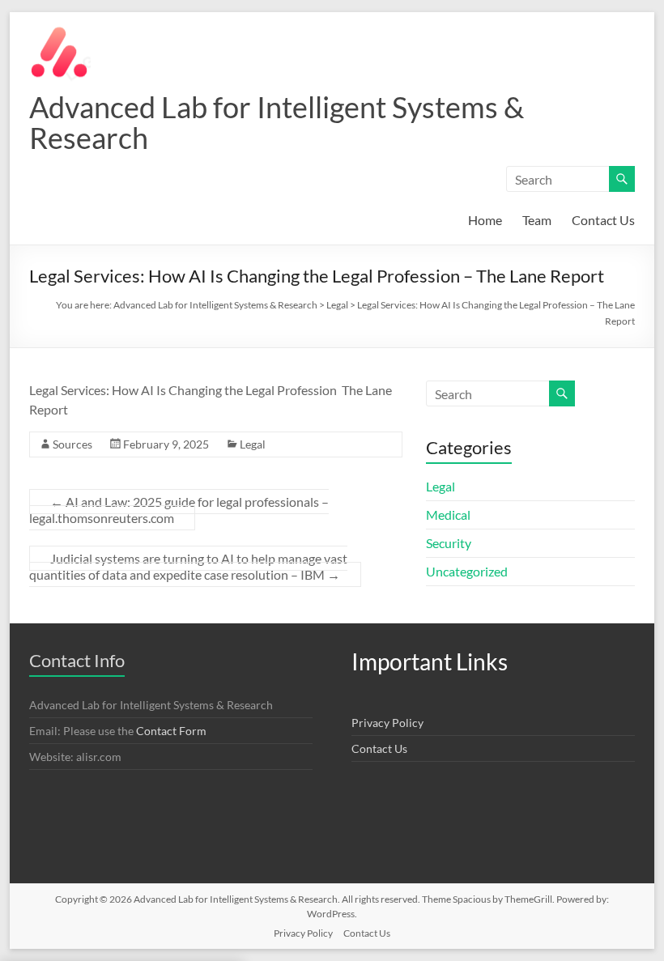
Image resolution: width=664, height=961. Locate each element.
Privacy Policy (387, 722)
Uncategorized (467, 571)
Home (485, 219)
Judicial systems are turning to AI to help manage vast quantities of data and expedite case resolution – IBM (188, 566)
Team (536, 219)
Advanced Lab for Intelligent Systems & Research (276, 122)
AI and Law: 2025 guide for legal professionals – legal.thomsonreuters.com (179, 509)
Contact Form (171, 731)
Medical (448, 514)
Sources (72, 444)
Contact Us (603, 219)
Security (448, 543)
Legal (253, 444)
